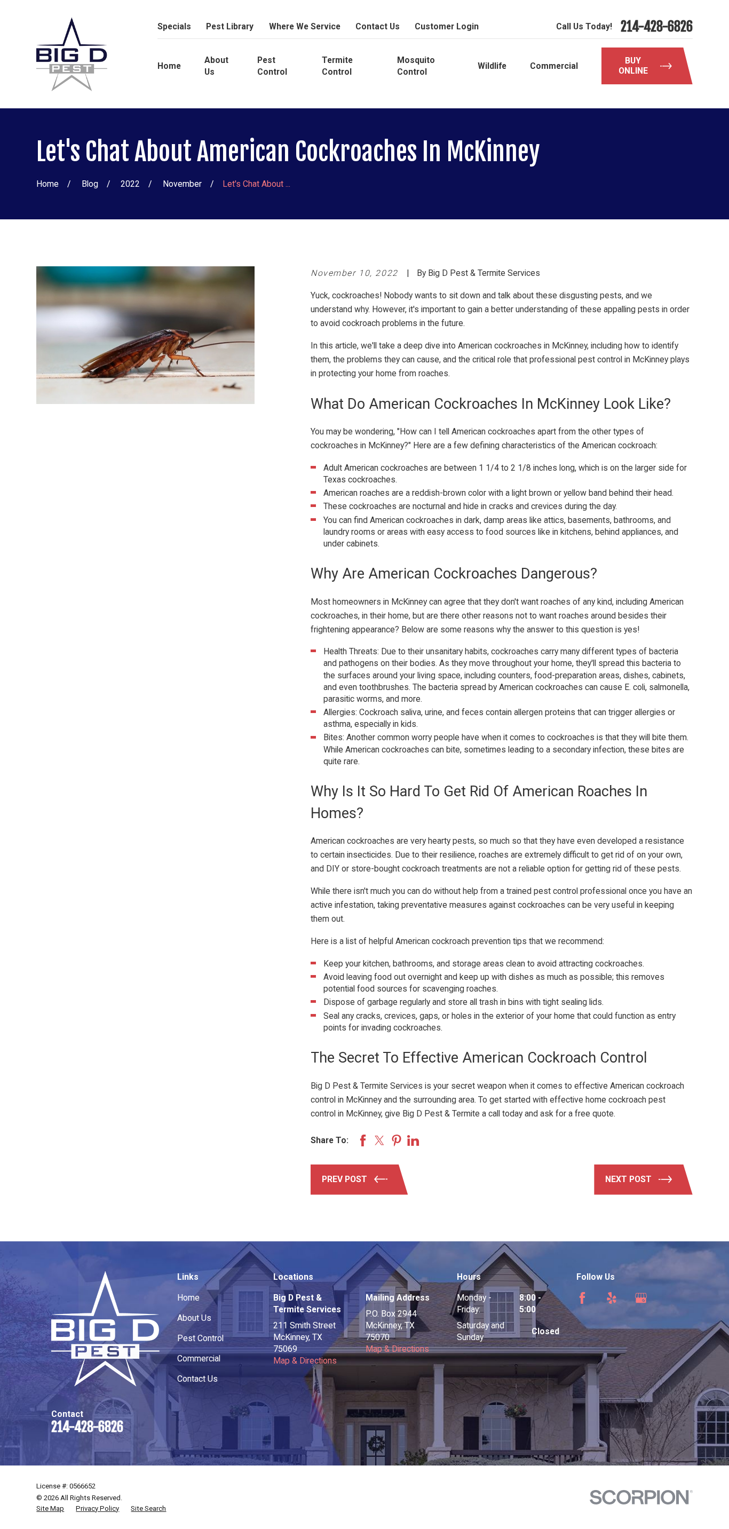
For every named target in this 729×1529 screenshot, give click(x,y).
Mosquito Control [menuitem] (416, 66)
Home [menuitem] (169, 66)
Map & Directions (305, 1361)
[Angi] (670, 1298)
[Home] (71, 54)
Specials (174, 26)
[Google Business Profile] (641, 1298)
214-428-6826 (657, 27)
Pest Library (229, 26)
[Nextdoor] (582, 1327)
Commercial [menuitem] (554, 66)
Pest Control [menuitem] (272, 66)
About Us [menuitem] (216, 66)
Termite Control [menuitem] (337, 66)
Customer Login (447, 26)
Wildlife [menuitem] (492, 66)
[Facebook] (582, 1298)
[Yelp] (611, 1298)
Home (188, 1298)
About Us (194, 1318)
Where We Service (304, 26)
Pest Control (200, 1338)
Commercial (198, 1358)
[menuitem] (50, 1509)
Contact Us (377, 26)
